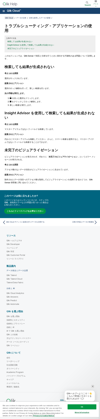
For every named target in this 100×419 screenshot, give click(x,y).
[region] (49, 410)
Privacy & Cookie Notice (43, 416)
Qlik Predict (12, 300)
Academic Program (15, 372)
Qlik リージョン (13, 345)
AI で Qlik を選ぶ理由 (15, 331)
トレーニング (12, 248)
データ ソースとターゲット (18, 342)
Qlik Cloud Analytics (15, 293)
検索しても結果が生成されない (20, 41)
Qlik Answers (12, 297)
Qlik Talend (12, 275)
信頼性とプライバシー (16, 323)
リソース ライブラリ (15, 259)
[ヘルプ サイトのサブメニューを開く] (4, 11)
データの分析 (21, 18)
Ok (82, 407)
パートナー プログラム (16, 376)
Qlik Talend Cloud (14, 279)
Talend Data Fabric (15, 282)
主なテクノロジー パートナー (19, 338)
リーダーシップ (13, 361)
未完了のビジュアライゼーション (20, 48)
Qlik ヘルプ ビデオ (14, 240)
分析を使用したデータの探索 (40, 18)
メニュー (95, 5)
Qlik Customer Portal (16, 255)
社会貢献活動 (12, 365)
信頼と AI (10, 327)
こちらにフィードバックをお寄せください (25, 211)
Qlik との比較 (12, 334)
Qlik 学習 (10, 251)
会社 (8, 357)
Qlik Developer (13, 244)
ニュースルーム (13, 383)
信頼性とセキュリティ (16, 320)
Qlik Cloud (14, 10)
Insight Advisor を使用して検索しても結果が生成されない (30, 45)
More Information (82, 412)
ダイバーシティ (13, 368)
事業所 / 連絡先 (13, 387)
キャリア (10, 379)
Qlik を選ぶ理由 (13, 316)
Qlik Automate (13, 304)
